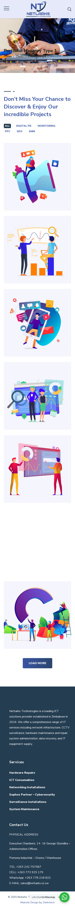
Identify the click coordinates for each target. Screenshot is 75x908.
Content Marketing (37, 533)
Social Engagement (37, 314)
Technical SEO (37, 387)
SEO (19, 131)
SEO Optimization (37, 241)
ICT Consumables (21, 780)
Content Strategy (37, 168)
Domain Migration (37, 460)
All (7, 126)
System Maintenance (24, 809)
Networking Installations (27, 787)
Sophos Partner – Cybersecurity (32, 795)
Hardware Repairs (22, 773)
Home (8, 56)
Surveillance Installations (27, 802)
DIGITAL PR (23, 126)
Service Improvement (37, 606)
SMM (32, 131)
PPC (7, 131)
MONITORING (46, 126)
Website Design (29, 902)
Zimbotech (49, 902)
